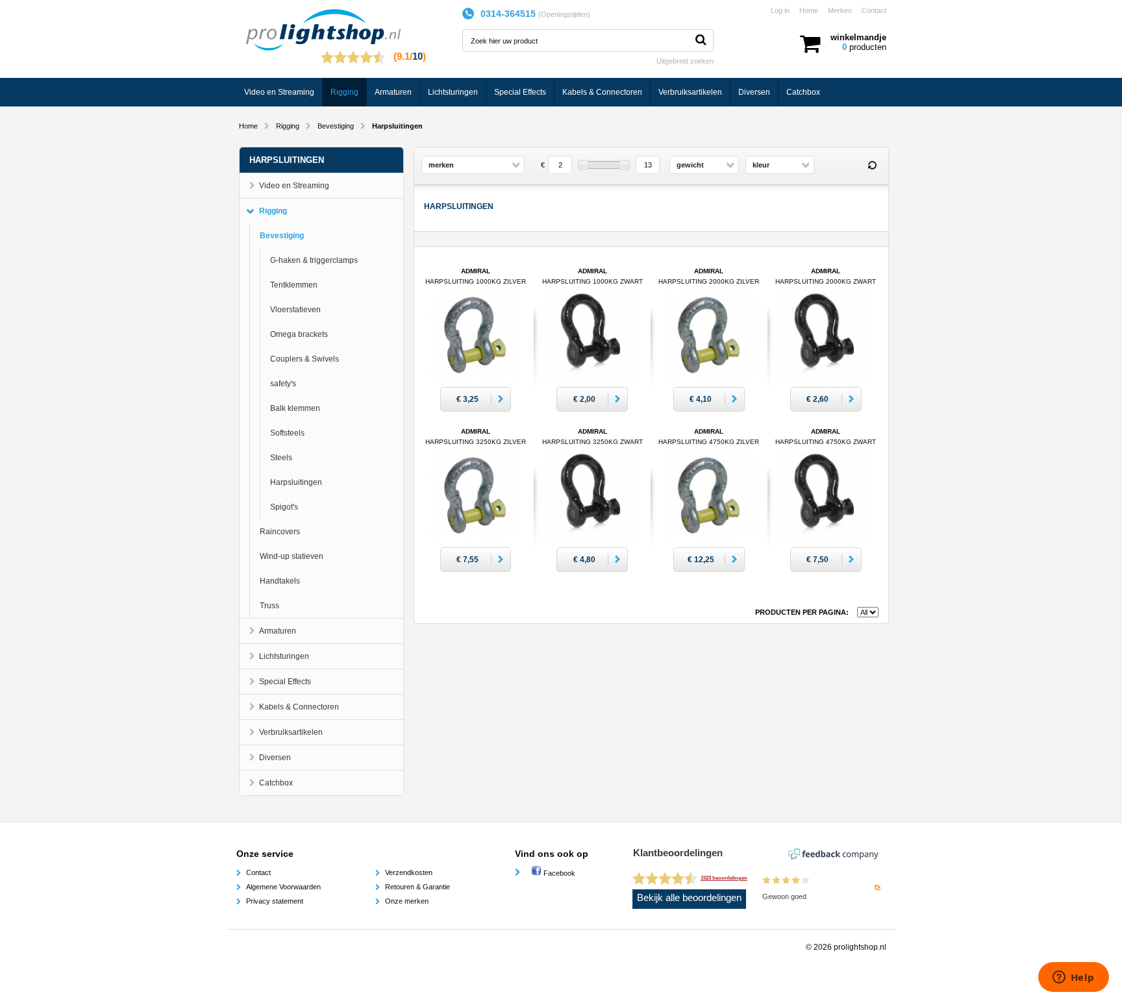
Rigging (344, 92)
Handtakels (280, 581)
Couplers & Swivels (304, 359)
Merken (840, 10)
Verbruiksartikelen (690, 92)
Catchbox (803, 92)
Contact (874, 10)
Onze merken (407, 901)
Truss (269, 605)
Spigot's (284, 507)
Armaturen (393, 92)
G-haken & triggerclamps (314, 260)
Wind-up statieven (291, 556)
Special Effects (520, 92)
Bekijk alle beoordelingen (689, 898)
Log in (780, 10)
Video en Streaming (279, 92)
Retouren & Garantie (417, 887)
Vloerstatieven (295, 309)
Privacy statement (274, 901)
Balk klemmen (295, 408)
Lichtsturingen (453, 92)
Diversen (754, 92)
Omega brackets (299, 334)
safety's (283, 383)
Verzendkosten (408, 872)
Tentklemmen (294, 285)
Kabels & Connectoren (602, 92)
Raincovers (280, 531)
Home (808, 10)
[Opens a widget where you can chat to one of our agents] (1073, 978)
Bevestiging (336, 126)
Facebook (558, 873)
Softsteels (287, 433)
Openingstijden (564, 14)
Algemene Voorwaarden (283, 887)
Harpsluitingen (296, 482)
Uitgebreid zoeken (685, 61)
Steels (281, 457)
